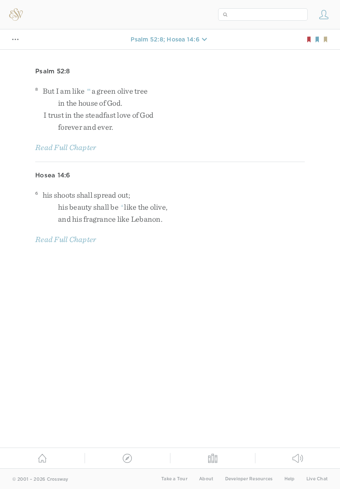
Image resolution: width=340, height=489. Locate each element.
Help (289, 479)
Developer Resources (249, 479)
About (206, 479)
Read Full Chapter (65, 147)
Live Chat (317, 479)
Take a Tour (174, 479)
